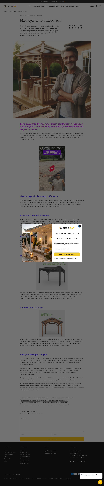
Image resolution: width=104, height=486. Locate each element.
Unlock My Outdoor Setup (66, 254)
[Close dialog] (79, 226)
